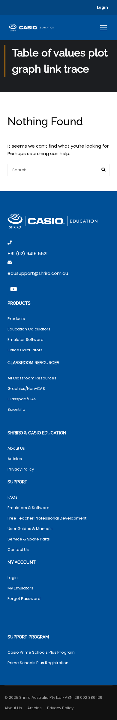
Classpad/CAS (22, 399)
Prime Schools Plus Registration (38, 663)
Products (16, 318)
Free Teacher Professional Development (47, 518)
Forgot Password (24, 598)
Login (102, 7)
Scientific (16, 409)
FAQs (12, 497)
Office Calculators (25, 350)
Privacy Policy (21, 469)
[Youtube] (14, 289)
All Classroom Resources (32, 378)
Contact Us (18, 549)
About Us (16, 448)
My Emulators (20, 588)
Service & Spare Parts (29, 539)
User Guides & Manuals (30, 528)
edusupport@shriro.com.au (38, 273)
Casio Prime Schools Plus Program (41, 652)
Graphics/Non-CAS (26, 388)
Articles (15, 459)
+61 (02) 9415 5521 (28, 253)
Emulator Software (26, 339)
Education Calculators (29, 329)
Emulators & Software (29, 508)
